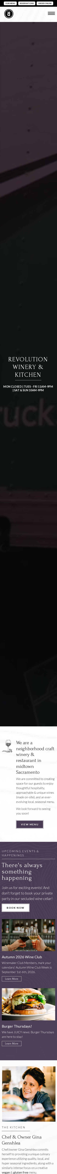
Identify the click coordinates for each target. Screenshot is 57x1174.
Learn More (11, 978)
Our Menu (10, 3)
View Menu (30, 824)
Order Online (45, 3)
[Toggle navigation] (51, 13)
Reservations (27, 3)
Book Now (15, 907)
